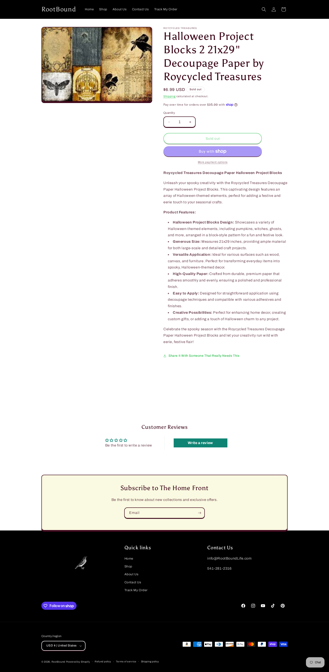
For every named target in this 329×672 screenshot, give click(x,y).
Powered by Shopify (78, 661)
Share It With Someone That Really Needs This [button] (204, 355)
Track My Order (136, 590)
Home (128, 558)
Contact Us (132, 582)
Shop (128, 566)
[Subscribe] (199, 512)
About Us (131, 574)
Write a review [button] (200, 443)
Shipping (169, 96)
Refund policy (103, 661)
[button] (264, 9)
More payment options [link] (213, 162)
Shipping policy (150, 661)
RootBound (58, 661)
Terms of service (126, 661)
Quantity (169, 112)
